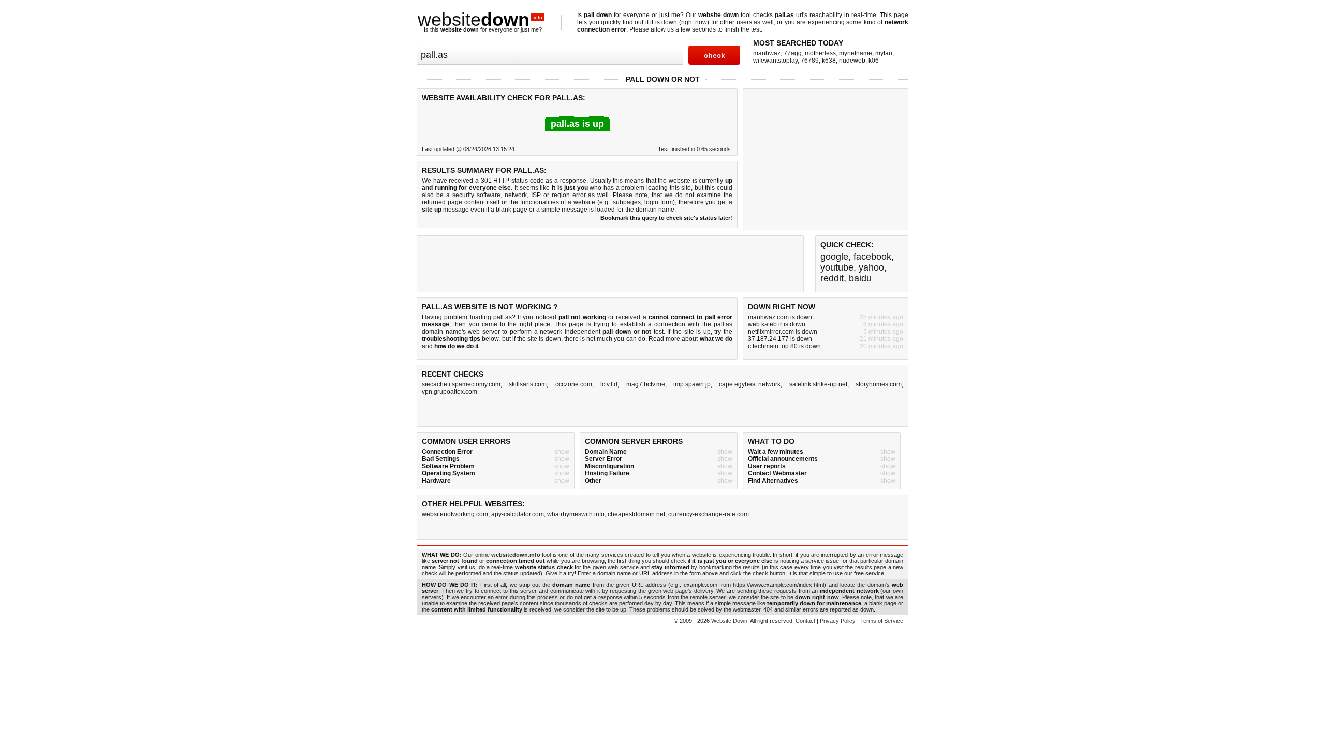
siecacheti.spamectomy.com (461, 384)
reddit (832, 278)
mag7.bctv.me (645, 384)
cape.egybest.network (750, 384)
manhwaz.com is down (780, 317)
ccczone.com (573, 384)
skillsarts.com (528, 384)
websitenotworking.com (455, 514)
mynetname (855, 53)
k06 (873, 60)
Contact (805, 621)
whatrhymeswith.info (576, 514)
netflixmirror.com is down (782, 331)
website (480, 19)
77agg (793, 53)
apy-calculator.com (517, 514)
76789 (810, 60)
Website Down (729, 621)
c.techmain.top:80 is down (784, 346)
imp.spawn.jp (692, 384)
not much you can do (615, 338)
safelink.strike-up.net (818, 384)
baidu (860, 278)
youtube (836, 267)
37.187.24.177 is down (780, 338)
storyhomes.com (879, 384)
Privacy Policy (838, 621)
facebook (872, 256)
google (834, 256)
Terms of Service (881, 621)
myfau (883, 53)
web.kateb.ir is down (776, 324)
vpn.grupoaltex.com (449, 391)
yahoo (871, 267)
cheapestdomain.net (636, 514)
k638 (829, 60)
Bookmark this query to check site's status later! (666, 218)
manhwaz (767, 53)
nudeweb (852, 60)
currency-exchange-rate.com (708, 514)
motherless (820, 53)
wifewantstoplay (775, 60)
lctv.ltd (608, 384)
